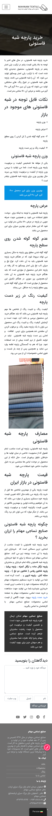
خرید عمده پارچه (40, 597)
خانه (43, 764)
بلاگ (43, 772)
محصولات (40, 768)
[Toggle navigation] (6, 7)
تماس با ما (40, 775)
